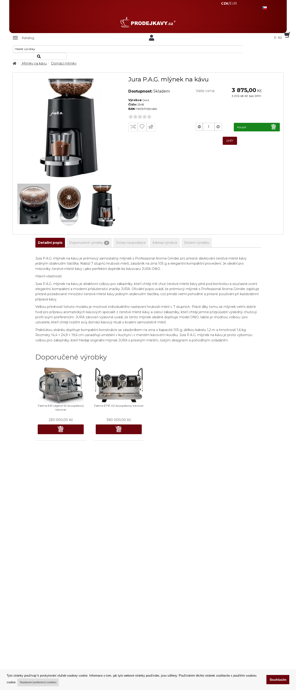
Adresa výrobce (164, 243)
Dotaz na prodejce (131, 243)
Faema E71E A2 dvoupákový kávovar (119, 405)
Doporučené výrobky (88, 243)
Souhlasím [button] (278, 679)
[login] (151, 38)
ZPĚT (230, 140)
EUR (233, 3)
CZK (224, 3)
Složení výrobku (196, 243)
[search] (40, 56)
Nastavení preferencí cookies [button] (38, 682)
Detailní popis (50, 243)
